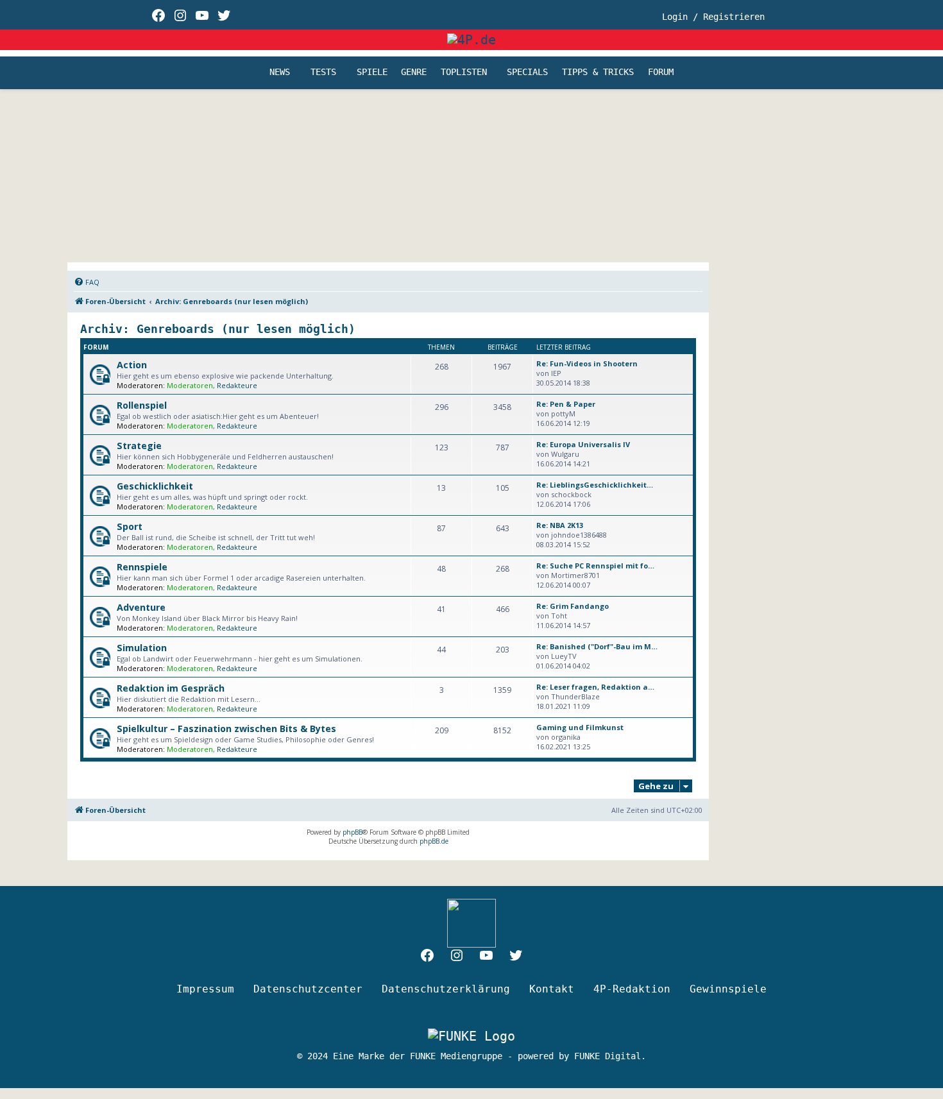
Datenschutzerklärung (446, 989)
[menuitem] (86, 282)
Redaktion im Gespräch (171, 688)
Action (132, 365)
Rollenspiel (142, 405)
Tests (323, 72)
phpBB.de (434, 841)
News (279, 72)
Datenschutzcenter (307, 989)
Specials (527, 72)
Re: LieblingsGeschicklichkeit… (594, 485)
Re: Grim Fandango (572, 606)
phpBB (352, 832)
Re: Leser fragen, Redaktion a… (595, 687)
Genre (414, 72)
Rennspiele (142, 567)
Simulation (142, 648)
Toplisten (464, 72)
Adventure (141, 607)
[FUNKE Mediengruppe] (471, 1036)
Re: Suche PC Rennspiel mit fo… (595, 565)
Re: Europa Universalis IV (583, 444)
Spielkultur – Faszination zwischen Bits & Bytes (226, 728)
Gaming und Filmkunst (580, 727)
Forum (661, 72)
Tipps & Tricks (598, 72)
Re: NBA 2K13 (559, 525)
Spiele (372, 72)
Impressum (205, 989)
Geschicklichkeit (155, 486)
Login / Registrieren (713, 17)
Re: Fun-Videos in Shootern (587, 363)
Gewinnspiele (728, 989)
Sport (129, 526)
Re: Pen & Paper (565, 404)
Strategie (139, 445)
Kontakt (551, 989)
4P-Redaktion (631, 989)
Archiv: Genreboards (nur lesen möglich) (217, 329)
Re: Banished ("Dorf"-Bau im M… (597, 646)
